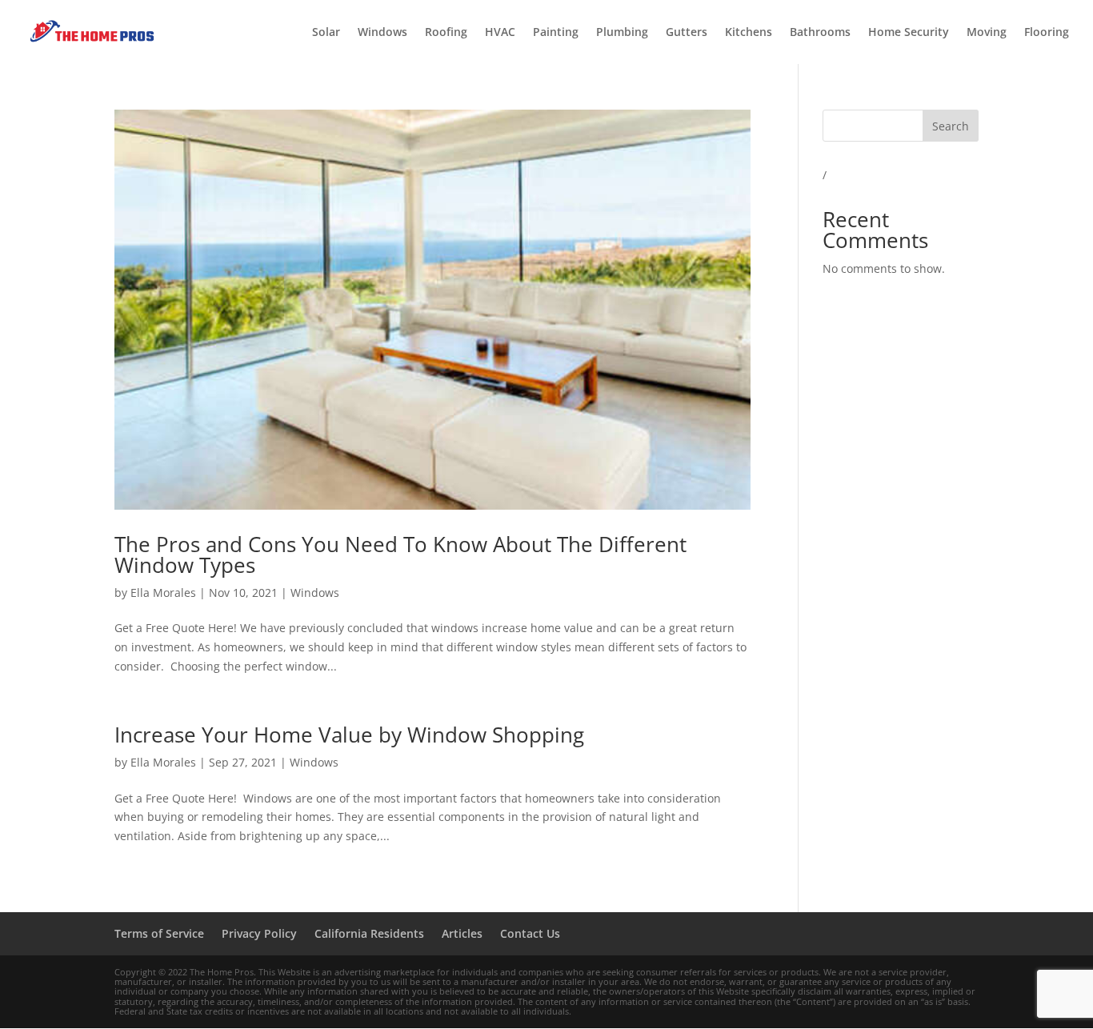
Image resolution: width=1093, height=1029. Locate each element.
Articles (462, 933)
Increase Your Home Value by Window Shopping (349, 734)
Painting (556, 32)
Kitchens (748, 32)
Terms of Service (159, 933)
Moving (987, 32)
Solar (326, 32)
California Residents (369, 933)
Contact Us (530, 933)
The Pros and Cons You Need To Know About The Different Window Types (400, 554)
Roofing (446, 32)
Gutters (686, 32)
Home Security (908, 32)
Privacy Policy (259, 933)
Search (950, 126)
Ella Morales (163, 592)
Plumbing (622, 32)
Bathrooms (820, 32)
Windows (382, 32)
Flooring (1046, 32)
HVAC (500, 32)
